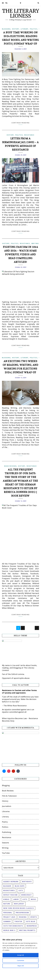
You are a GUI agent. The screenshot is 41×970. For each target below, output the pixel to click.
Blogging (6, 29)
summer (7, 921)
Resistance (29, 135)
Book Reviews (10, 466)
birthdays (27, 881)
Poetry (5, 822)
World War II (9, 930)
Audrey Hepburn (10, 881)
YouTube (6, 853)
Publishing (6, 832)
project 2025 (9, 917)
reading (23, 917)
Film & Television (9, 796)
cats (21, 890)
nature (6, 904)
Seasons (5, 842)
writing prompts (27, 930)
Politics (33, 29)
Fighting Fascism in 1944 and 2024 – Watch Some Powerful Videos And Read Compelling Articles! (20, 254)
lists (24, 899)
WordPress (32, 926)
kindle (6, 899)
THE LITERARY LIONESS (20, 13)
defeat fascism (10, 895)
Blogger (7, 886)
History (15, 29)
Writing (35, 243)
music (33, 899)
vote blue (30, 921)
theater (18, 921)
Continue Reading (20, 123)
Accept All (20, 955)
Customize (20, 960)
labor (16, 899)
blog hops (19, 886)
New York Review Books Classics (18, 908)
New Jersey (19, 904)
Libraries (6, 811)
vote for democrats (13, 926)
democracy (26, 895)
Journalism (6, 806)
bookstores (9, 890)
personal (7, 912)
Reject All (21, 966)
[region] (20, 953)
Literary (24, 29)
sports (33, 917)
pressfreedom (22, 912)
